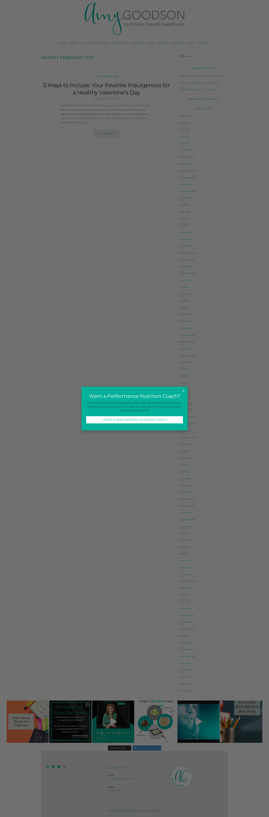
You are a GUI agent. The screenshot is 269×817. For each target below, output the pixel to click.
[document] (134, 408)
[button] (183, 391)
